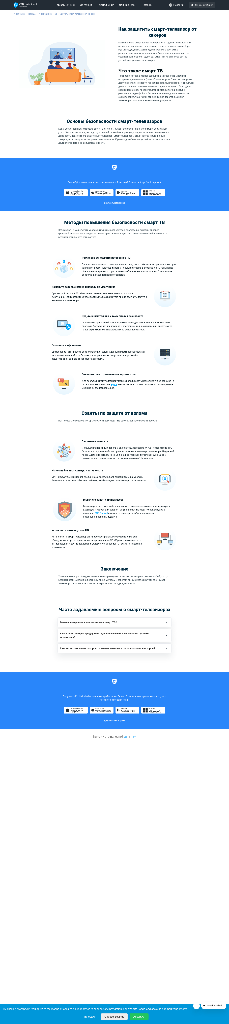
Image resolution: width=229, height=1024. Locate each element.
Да (125, 736)
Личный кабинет (204, 5)
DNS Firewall (101, 513)
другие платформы (114, 203)
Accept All (139, 1016)
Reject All (89, 1016)
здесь (114, 384)
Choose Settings (114, 1016)
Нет (133, 736)
